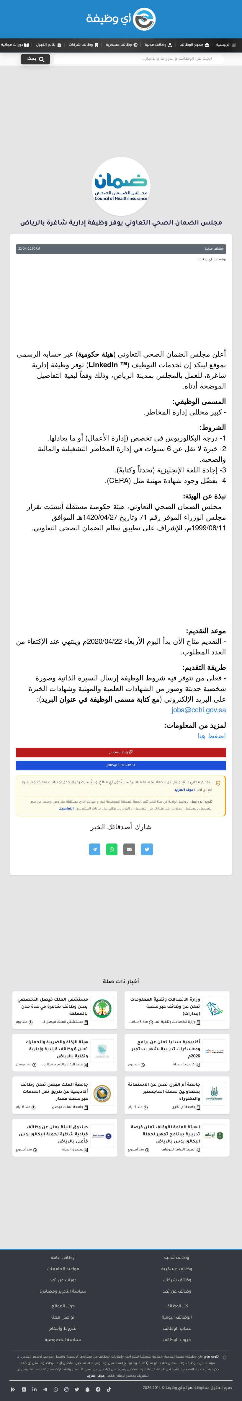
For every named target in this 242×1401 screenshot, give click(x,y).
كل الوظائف (176, 1306)
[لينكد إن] (34, 1391)
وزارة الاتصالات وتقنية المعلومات (174, 1022)
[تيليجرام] (44, 1391)
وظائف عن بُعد (177, 1292)
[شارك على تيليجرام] (94, 849)
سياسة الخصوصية (63, 1340)
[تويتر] (76, 1391)
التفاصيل (66, 809)
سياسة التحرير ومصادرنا (63, 1292)
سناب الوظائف (177, 1329)
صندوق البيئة (72, 1150)
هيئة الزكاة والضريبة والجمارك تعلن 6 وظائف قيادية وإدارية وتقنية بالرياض (57, 1049)
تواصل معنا (62, 1318)
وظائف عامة (63, 1258)
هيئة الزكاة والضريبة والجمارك (62, 1065)
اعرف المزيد (184, 790)
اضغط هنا (212, 735)
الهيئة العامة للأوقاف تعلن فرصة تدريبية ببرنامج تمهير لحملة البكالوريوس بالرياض (165, 1134)
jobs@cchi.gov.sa (199, 709)
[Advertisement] (121, 113)
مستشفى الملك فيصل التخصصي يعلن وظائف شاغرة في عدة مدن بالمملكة (52, 1007)
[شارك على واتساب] (111, 849)
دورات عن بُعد (63, 1280)
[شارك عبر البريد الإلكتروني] (129, 849)
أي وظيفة (174, 1388)
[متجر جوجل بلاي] (12, 1391)
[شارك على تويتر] (147, 849)
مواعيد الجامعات (63, 1269)
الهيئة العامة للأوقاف (178, 1150)
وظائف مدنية (214, 249)
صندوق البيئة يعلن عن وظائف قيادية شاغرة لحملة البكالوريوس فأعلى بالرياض (53, 1134)
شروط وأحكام (62, 1329)
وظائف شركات (177, 1280)
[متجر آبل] (23, 1391)
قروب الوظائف (177, 1340)
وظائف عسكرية (176, 1269)
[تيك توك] (108, 1391)
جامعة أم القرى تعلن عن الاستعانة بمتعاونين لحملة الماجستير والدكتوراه (164, 1092)
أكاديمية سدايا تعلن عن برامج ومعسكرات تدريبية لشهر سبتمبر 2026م (166, 1049)
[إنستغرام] (65, 1391)
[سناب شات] (87, 1391)
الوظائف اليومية (177, 1318)
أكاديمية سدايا (184, 1065)
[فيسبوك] (97, 1391)
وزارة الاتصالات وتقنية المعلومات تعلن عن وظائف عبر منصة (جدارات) (165, 1007)
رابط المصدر (119, 752)
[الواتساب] (55, 1391)
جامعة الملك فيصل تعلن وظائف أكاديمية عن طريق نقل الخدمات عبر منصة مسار (54, 1092)
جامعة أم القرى (183, 1107)
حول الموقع (63, 1306)
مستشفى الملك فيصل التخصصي (62, 1022)
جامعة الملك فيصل (67, 1107)
